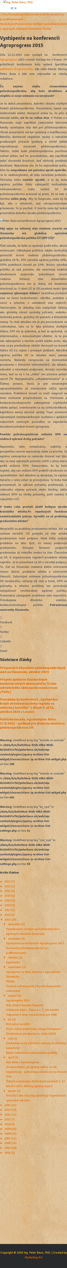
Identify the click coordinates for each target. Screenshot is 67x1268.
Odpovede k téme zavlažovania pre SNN (31, 1015)
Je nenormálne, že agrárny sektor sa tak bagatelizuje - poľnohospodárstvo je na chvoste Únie (36, 1071)
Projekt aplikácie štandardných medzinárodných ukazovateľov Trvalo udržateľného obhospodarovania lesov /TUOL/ (29, 685)
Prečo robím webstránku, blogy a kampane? (33, 1029)
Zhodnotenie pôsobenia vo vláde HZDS (31, 1034)
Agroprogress (9, 59)
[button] (33, 620)
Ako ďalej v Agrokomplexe (22, 1062)
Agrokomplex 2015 (18, 1000)
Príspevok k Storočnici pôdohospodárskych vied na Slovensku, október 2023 (32, 670)
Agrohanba (13, 962)
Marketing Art (33, 1257)
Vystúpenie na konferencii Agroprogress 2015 (35, 943)
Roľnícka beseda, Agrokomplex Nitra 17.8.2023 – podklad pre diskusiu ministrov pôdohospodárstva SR (32, 723)
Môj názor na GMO (18, 1024)
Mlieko (10, 981)
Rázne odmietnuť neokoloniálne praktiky (32, 1053)
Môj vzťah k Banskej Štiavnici (24, 1005)
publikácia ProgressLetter (16, 69)
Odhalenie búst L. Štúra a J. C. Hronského (32, 1010)
